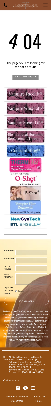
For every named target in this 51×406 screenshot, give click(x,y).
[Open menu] (45, 5)
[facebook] (18, 388)
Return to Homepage (25, 76)
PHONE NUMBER (7, 267)
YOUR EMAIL (9, 258)
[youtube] (33, 388)
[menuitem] (17, 396)
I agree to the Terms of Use (8, 290)
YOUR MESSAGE (8, 275)
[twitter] (25, 388)
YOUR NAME (9, 250)
